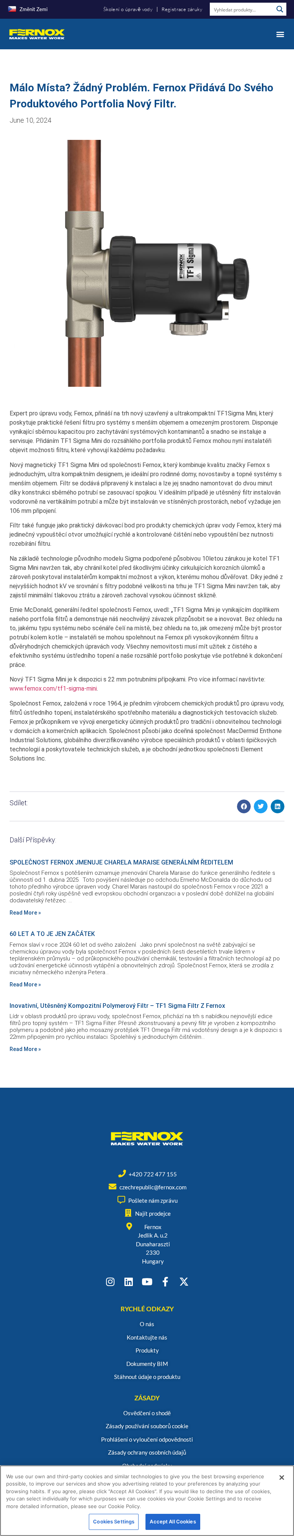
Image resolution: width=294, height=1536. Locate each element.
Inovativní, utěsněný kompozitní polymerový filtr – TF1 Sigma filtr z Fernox (117, 1005)
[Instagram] (110, 1281)
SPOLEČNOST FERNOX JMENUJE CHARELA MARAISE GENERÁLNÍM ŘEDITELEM (121, 862)
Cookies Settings (113, 1521)
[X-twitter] (184, 1281)
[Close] (281, 1477)
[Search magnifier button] (279, 9)
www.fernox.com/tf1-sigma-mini (53, 688)
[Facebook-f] (165, 1281)
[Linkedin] (129, 1281)
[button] (280, 34)
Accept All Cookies (173, 1521)
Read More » (25, 913)
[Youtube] (147, 1281)
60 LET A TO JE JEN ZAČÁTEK (52, 933)
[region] (147, 1500)
